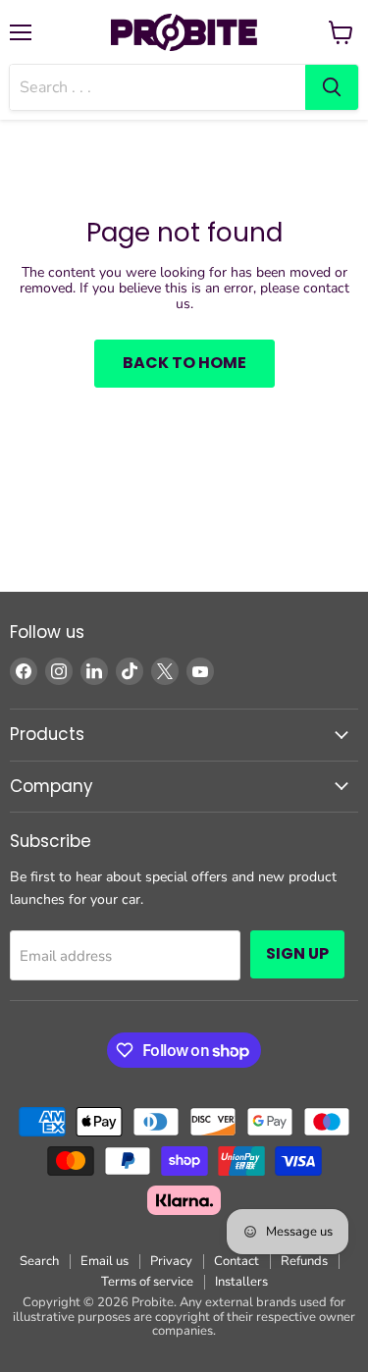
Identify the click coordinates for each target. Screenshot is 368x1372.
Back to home (184, 362)
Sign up (297, 953)
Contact (236, 1261)
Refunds (304, 1261)
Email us (104, 1261)
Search (39, 1261)
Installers (241, 1282)
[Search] (331, 87)
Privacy (171, 1261)
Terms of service (147, 1282)
